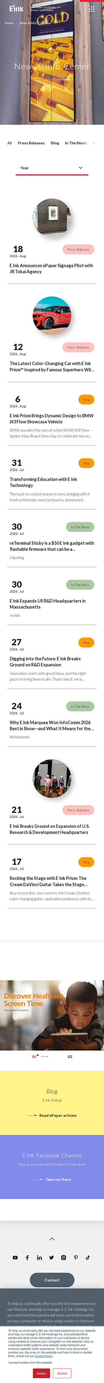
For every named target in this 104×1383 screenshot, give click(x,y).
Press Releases (31, 142)
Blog (55, 142)
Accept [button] (41, 1373)
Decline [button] (62, 1373)
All (9, 142)
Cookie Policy (44, 1356)
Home (9, 23)
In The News (76, 142)
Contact (52, 1280)
